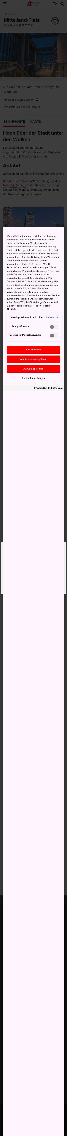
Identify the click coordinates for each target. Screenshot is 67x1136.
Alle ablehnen (33, 350)
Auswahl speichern (33, 369)
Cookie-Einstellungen (33, 378)
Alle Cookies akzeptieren (33, 359)
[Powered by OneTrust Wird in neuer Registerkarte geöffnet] (48, 389)
